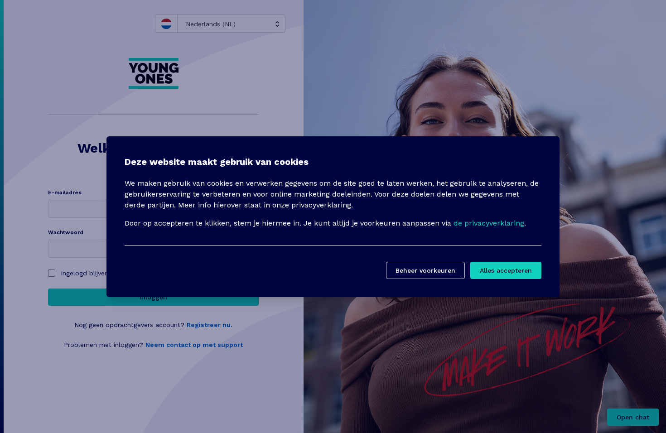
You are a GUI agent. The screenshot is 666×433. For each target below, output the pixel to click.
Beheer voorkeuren (425, 270)
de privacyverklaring (489, 223)
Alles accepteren (506, 270)
